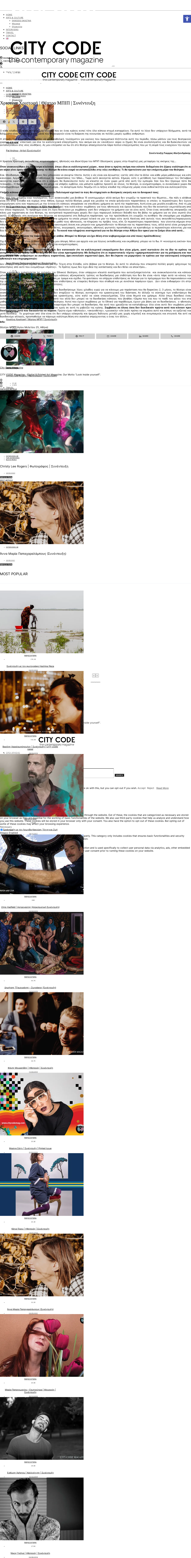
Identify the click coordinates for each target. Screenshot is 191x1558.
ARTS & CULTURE (14, 17)
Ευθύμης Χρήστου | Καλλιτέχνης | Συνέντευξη (30, 1472)
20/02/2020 (10, 473)
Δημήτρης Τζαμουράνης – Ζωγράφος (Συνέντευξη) (30, 987)
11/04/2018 (33, 1072)
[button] (187, 19)
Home (9, 14)
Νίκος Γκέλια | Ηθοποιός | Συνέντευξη (30, 1553)
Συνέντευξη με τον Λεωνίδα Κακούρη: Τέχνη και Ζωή (30, 829)
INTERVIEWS (12, 29)
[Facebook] (1, 63)
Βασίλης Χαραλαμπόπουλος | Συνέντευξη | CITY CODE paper (30, 747)
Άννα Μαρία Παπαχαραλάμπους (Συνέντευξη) (30, 1309)
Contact (11, 35)
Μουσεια (16, 23)
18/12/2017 (33, 833)
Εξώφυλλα (17, 26)
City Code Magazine (11, 367)
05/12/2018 (33, 1396)
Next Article (6, 480)
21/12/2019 (33, 1477)
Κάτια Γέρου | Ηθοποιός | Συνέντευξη (30, 1229)
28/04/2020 (10, 110)
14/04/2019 (33, 991)
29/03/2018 (33, 753)
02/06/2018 (33, 1557)
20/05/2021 (10, 560)
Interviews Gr (12, 94)
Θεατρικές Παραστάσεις (16, 96)
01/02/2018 (33, 1152)
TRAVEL (10, 32)
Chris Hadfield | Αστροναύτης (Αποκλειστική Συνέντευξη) (30, 907)
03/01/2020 (33, 670)
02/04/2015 (33, 911)
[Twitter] (1, 66)
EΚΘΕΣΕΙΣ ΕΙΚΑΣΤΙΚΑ (21, 20)
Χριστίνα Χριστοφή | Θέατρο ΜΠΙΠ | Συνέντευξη (31, 319)
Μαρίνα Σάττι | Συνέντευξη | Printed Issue (30, 1148)
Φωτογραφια (11, 460)
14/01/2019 (33, 1233)
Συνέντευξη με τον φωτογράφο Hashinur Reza (30, 666)
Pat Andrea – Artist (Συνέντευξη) (23, 150)
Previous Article (8, 389)
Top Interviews (12, 458)
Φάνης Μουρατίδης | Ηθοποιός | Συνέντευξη (30, 1068)
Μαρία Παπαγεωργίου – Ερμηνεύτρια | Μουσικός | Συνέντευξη (30, 1390)
